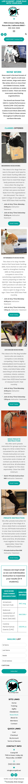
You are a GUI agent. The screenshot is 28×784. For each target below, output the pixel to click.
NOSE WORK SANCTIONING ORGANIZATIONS (9, 593)
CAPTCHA (5, 665)
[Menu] (14, 31)
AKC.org (22, 603)
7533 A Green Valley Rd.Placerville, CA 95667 (14, 756)
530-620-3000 (14, 28)
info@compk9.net (14, 770)
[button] (2, 34)
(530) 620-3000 (14, 764)
